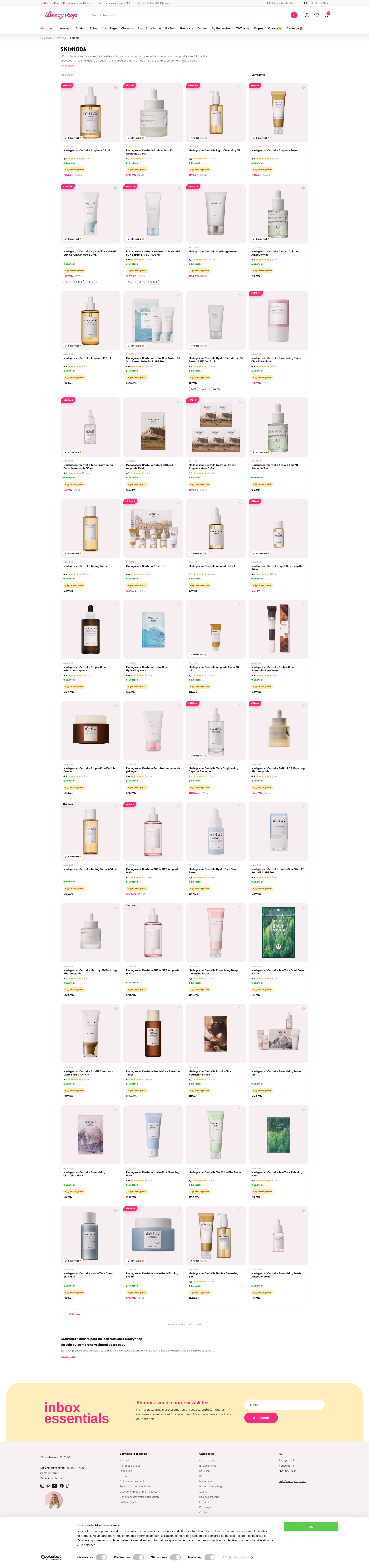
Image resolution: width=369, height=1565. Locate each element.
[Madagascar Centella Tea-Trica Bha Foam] (216, 1134)
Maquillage (109, 28)
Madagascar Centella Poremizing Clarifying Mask (84, 1174)
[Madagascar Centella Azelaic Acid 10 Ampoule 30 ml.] (153, 112)
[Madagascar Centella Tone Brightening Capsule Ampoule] (216, 730)
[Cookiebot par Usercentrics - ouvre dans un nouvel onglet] (51, 1557)
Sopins (203, 1491)
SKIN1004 (68, 146)
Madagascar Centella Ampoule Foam (274, 150)
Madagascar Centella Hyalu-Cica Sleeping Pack (152, 1174)
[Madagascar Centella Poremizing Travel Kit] (278, 1033)
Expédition (126, 1470)
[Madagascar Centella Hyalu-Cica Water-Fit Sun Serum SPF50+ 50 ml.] (90, 214)
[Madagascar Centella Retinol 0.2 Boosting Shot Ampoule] (278, 730)
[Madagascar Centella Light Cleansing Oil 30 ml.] (278, 528)
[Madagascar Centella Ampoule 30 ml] (216, 528)
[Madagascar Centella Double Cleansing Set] (216, 1235)
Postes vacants (129, 1501)
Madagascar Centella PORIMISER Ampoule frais (152, 871)
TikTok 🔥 (243, 28)
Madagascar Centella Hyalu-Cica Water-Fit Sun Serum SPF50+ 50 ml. (90, 253)
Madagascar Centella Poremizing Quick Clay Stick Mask (276, 360)
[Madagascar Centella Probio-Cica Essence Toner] (153, 1033)
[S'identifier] (307, 15)
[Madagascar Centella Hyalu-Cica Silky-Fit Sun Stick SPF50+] (278, 831)
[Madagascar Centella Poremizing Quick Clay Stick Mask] (278, 320)
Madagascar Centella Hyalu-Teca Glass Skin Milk (88, 1275)
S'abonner (261, 1418)
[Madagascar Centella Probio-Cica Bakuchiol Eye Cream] (278, 629)
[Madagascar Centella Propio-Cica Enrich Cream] (90, 730)
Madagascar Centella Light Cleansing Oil (214, 150)
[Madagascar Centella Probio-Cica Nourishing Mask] (216, 1033)
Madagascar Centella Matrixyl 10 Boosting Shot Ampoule (90, 972)
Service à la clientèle (133, 1453)
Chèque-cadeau (208, 1460)
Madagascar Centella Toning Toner (85, 566)
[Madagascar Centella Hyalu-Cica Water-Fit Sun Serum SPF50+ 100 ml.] (153, 214)
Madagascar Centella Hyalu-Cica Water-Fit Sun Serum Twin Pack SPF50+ (153, 360)
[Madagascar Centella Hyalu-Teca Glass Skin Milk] (90, 1235)
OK (311, 1526)
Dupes (258, 28)
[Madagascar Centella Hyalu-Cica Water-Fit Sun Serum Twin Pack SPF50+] (153, 320)
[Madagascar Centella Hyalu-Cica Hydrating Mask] (153, 629)
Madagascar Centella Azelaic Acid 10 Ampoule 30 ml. (149, 152)
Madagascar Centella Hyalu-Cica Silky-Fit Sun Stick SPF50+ (277, 871)
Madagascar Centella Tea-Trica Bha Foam (215, 1172)
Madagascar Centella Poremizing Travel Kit (276, 1073)
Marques (47, 28)
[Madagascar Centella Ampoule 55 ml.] (90, 112)
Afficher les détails (235, 1557)
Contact (124, 1460)
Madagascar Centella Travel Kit (145, 566)
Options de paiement (132, 1481)
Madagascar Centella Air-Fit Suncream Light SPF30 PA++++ (88, 1073)
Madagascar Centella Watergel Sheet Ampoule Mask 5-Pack (212, 466)
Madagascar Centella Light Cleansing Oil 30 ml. (277, 567)
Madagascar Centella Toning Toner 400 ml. (90, 869)
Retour (124, 1476)
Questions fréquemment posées (138, 1491)
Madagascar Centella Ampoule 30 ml (212, 566)
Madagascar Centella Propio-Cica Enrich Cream (89, 770)
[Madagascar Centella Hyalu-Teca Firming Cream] (153, 1235)
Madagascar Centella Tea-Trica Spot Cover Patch (278, 972)
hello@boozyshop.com (292, 1481)
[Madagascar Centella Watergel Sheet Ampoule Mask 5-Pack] (216, 427)
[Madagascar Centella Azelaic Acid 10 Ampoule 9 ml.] (278, 214)
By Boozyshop (222, 28)
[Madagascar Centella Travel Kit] (153, 528)
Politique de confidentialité (135, 1486)
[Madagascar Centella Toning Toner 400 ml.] (90, 831)
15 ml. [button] (68, 282)
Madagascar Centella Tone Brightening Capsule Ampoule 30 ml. (88, 466)
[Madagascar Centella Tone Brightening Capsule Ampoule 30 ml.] (90, 427)
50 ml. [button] (79, 282)
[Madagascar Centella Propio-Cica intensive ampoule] (90, 629)
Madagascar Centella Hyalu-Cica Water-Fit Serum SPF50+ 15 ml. (216, 360)
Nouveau (65, 28)
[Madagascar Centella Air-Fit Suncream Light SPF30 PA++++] (90, 1033)
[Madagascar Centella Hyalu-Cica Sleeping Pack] (153, 1134)
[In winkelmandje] (112, 135)
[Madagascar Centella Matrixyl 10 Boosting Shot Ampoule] (90, 932)
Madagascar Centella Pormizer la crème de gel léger (153, 770)
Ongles (202, 28)
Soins (93, 28)
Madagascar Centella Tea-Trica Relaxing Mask (276, 1174)
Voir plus (75, 1314)
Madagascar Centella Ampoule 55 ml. (87, 150)
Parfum (170, 28)
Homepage (46, 38)
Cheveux (127, 28)
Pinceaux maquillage (211, 1486)
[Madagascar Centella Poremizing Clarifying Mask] (90, 1134)
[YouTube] (54, 1486)
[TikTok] (67, 1486)
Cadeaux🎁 (295, 28)
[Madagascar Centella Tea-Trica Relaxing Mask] (278, 1134)
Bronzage (186, 28)
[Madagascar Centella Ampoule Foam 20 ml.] (216, 629)
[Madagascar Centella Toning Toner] (90, 528)
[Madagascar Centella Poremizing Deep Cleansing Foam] (216, 932)
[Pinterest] (48, 1486)
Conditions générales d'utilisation (139, 1496)
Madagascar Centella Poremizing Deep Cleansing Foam (213, 972)
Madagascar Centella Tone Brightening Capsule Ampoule (213, 770)
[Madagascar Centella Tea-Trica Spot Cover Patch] (278, 932)
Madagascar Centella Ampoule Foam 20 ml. (214, 669)
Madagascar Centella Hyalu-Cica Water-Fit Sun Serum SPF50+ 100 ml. (153, 253)
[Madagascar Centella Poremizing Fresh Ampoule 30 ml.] (278, 1235)
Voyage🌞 (275, 28)
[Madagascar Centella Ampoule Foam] (278, 112)
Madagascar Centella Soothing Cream (213, 251)
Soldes (80, 28)
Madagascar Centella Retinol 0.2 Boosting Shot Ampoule (278, 770)
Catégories (206, 1453)
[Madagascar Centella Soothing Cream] (216, 214)
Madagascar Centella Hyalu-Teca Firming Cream (152, 1275)
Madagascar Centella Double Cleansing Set (213, 1275)
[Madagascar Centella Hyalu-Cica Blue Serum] (216, 831)
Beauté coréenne (149, 28)
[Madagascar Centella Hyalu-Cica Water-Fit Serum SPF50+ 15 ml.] (216, 320)
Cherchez (294, 15)
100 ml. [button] (91, 282)
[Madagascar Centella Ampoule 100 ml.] (90, 320)
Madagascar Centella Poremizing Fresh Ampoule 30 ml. (276, 1275)
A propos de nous (130, 1465)
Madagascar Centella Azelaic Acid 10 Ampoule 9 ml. (274, 253)
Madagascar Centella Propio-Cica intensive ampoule (84, 669)
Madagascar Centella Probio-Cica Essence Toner (153, 1073)
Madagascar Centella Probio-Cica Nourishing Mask (210, 1073)
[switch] (138, 1557)
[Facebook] (62, 1486)
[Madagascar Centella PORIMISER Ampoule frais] (153, 831)
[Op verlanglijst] (116, 87)
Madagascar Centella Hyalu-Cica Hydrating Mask (147, 669)
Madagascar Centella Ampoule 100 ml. (87, 358)
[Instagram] (42, 1486)
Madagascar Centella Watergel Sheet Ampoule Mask (149, 466)
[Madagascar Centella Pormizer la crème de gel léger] (153, 730)
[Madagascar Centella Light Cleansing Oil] (216, 112)
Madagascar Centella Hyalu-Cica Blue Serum (213, 871)
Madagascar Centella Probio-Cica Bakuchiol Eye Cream (272, 669)
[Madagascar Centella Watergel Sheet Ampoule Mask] (153, 427)
